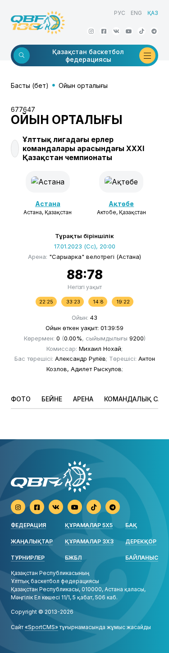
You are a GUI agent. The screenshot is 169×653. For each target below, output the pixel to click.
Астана (47, 203)
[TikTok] (141, 31)
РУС (119, 12)
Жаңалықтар (32, 541)
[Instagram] (91, 31)
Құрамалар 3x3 (89, 541)
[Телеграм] (154, 31)
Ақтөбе (121, 203)
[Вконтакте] (116, 31)
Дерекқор (140, 541)
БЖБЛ (73, 557)
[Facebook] (104, 31)
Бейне (51, 399)
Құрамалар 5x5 (89, 525)
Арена (83, 399)
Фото (21, 399)
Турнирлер (28, 557)
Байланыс (141, 557)
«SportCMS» (41, 627)
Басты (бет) (30, 85)
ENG (136, 12)
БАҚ (131, 525)
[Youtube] (129, 31)
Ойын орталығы (83, 85)
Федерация (28, 525)
